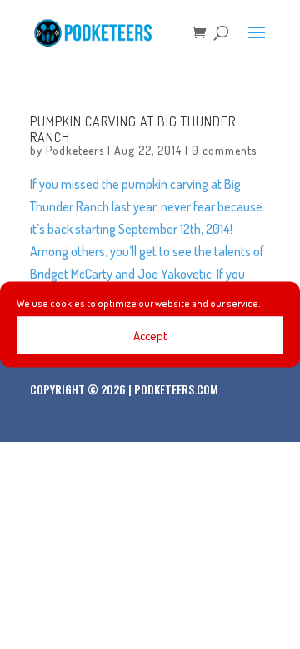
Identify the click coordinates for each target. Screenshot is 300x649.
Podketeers (75, 150)
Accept (150, 335)
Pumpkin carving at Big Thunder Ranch (133, 129)
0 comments (224, 150)
